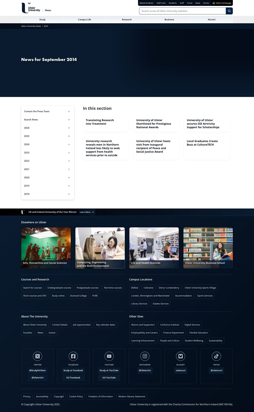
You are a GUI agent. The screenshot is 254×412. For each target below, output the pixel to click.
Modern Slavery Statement (131, 396)
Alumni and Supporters (142, 324)
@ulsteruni (215, 369)
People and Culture (168, 339)
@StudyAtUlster (37, 370)
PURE (95, 295)
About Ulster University (35, 324)
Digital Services (191, 324)
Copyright (59, 396)
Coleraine (147, 287)
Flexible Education (197, 331)
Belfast (133, 287)
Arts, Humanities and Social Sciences (45, 262)
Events (51, 331)
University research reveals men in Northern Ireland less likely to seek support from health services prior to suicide (103, 148)
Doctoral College (77, 294)
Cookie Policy (76, 396)
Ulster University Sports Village (200, 287)
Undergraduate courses (58, 287)
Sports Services (204, 294)
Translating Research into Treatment (100, 121)
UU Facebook (73, 377)
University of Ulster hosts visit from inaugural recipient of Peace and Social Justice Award (153, 146)
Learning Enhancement (141, 339)
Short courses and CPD (33, 294)
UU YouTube (109, 377)
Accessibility (42, 396)
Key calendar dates (105, 324)
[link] (106, 123)
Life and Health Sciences (145, 262)
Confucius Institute (168, 324)
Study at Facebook (73, 370)
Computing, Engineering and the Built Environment (93, 264)
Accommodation (182, 294)
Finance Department (172, 331)
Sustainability (214, 339)
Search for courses (32, 287)
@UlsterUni (35, 377)
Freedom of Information (100, 396)
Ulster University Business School (205, 262)
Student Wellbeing (193, 339)
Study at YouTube (109, 370)
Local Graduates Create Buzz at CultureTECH (202, 142)
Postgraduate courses (86, 287)
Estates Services (160, 302)
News (39, 331)
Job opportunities (82, 324)
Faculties (27, 332)
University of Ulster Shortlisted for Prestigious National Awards (153, 123)
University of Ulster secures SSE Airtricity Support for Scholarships (203, 123)
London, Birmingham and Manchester (150, 295)
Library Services (138, 302)
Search (229, 10)
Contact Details (59, 324)
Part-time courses (112, 287)
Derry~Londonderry (168, 287)
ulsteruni (181, 370)
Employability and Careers (143, 331)
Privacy (27, 396)
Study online (57, 294)
